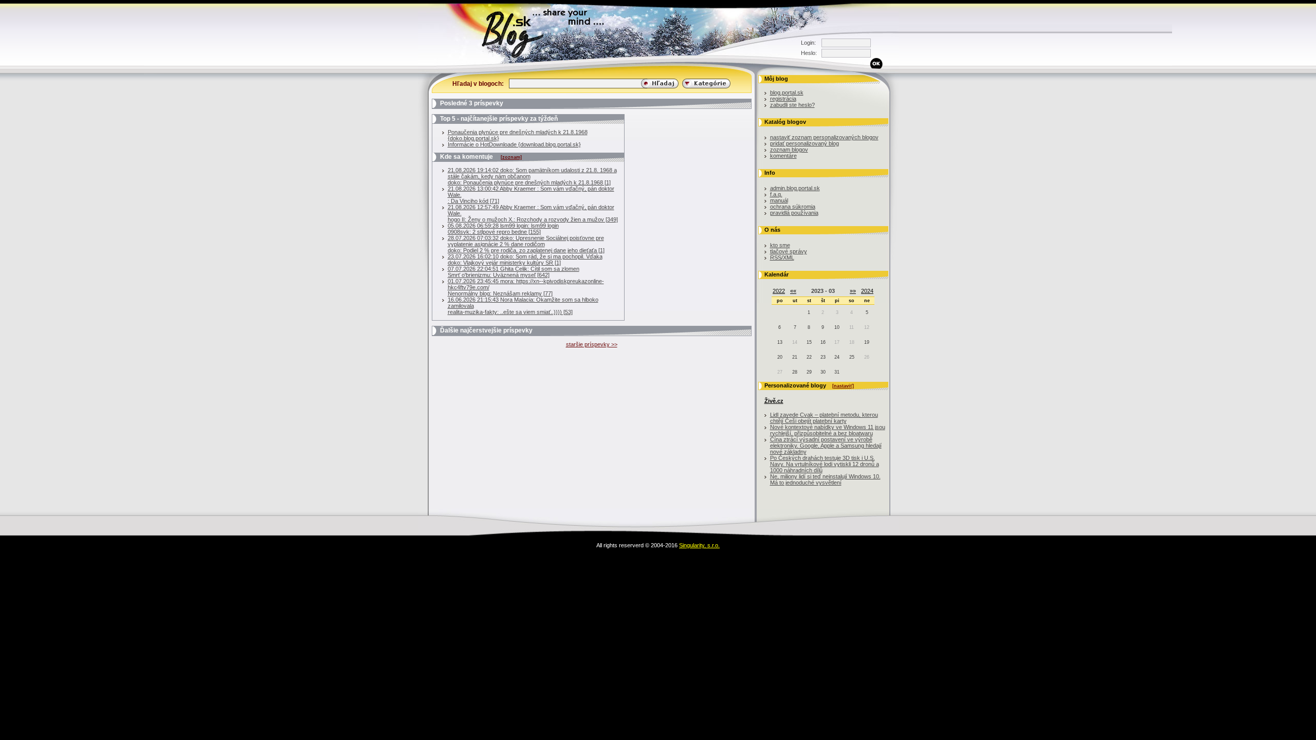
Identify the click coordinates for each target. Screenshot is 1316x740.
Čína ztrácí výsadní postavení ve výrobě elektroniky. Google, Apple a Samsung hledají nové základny (826, 445)
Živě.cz (773, 401)
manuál (779, 200)
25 (851, 357)
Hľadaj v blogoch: (478, 83)
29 (809, 372)
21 (794, 357)
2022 (779, 291)
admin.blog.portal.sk (795, 188)
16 (823, 342)
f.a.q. (776, 194)
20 (779, 357)
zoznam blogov (789, 149)
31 (836, 372)
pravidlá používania (794, 213)
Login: (808, 43)
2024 (867, 291)
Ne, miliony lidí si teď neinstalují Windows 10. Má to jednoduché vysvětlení (825, 479)
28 (794, 372)
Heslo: (808, 53)
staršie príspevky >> (591, 344)
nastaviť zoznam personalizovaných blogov (824, 137)
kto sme (780, 245)
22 (809, 357)
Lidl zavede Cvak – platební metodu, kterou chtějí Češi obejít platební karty (824, 418)
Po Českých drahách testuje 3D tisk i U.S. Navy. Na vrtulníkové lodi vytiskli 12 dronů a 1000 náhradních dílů (824, 464)
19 (866, 342)
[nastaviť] (843, 385)
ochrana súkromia (792, 206)
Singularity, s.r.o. (699, 545)
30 (823, 372)
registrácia (783, 99)
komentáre (783, 156)
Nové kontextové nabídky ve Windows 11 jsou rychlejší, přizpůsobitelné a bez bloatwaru (827, 430)
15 (809, 342)
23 (823, 357)
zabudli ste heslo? (792, 105)
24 (836, 357)
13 (779, 342)
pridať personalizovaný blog (804, 143)
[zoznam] (511, 157)
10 (836, 327)
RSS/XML (782, 257)
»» (853, 291)
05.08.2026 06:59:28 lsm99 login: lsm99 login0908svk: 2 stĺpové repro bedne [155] (503, 229)
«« (793, 291)
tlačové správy (788, 251)
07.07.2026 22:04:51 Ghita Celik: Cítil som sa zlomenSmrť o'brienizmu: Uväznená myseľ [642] (513, 272)
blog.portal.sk (786, 92)
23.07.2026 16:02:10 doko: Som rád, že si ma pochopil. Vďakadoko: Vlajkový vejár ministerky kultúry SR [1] (525, 259)
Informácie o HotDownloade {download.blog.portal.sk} (514, 144)
